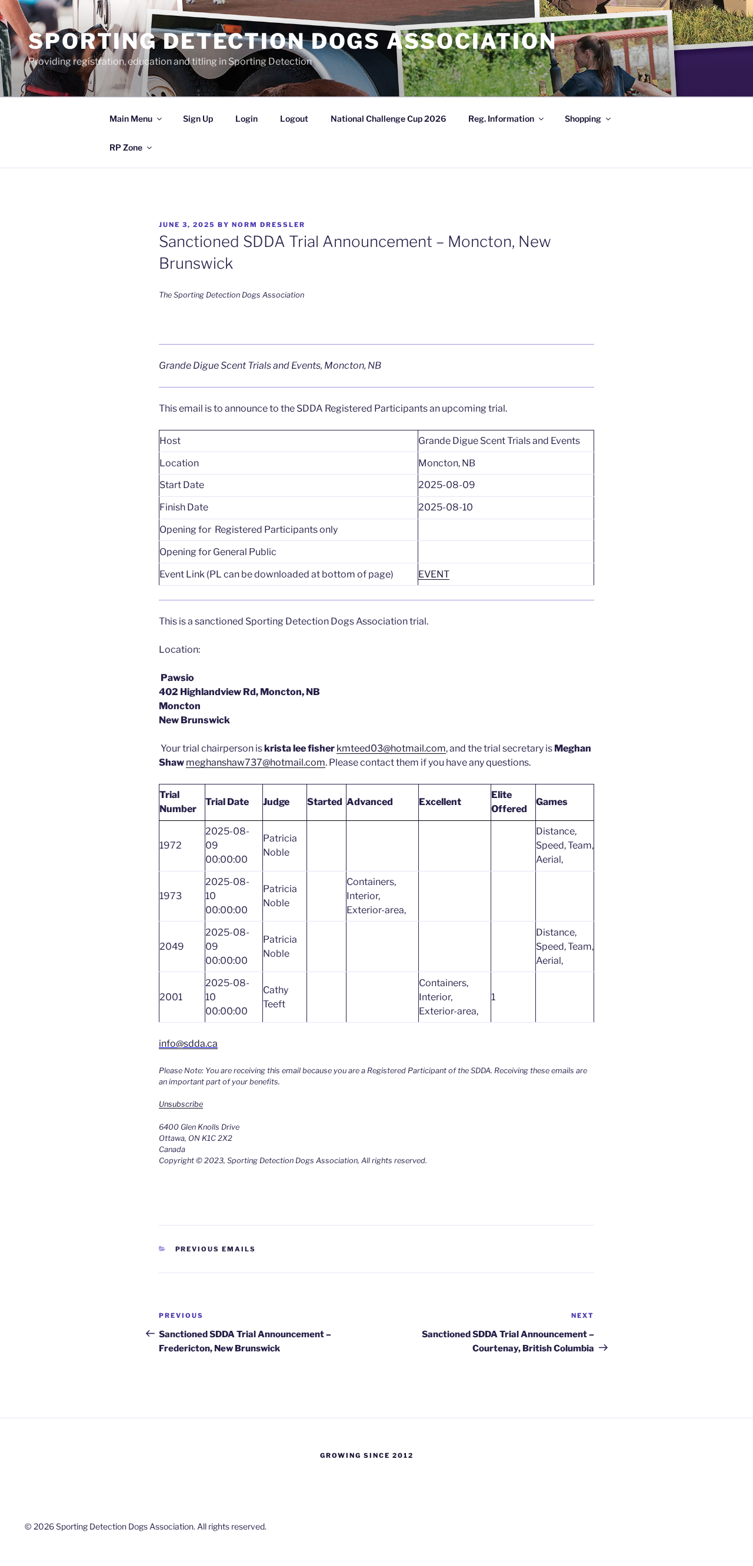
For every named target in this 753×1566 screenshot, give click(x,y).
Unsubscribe (181, 1104)
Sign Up (198, 118)
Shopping (583, 118)
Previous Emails (215, 1249)
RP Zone (125, 147)
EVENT (433, 574)
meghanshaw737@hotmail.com (255, 762)
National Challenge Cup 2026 (388, 118)
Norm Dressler (268, 225)
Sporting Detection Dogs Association (292, 41)
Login (246, 118)
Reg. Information (501, 118)
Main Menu (130, 118)
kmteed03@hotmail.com (391, 748)
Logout (294, 118)
